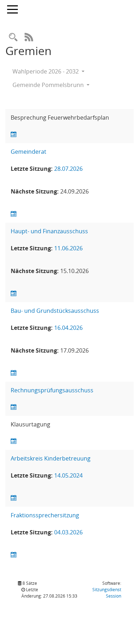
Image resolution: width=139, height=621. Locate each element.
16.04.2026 (68, 328)
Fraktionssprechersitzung (45, 515)
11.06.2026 (68, 248)
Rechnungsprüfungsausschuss (52, 390)
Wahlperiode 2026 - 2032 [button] (46, 71)
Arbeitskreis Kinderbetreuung (51, 458)
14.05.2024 (68, 475)
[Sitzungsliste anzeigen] (13, 134)
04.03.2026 (68, 532)
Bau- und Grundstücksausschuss (55, 311)
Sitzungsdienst (106, 593)
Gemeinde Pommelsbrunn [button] (48, 85)
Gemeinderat (28, 152)
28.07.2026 (68, 169)
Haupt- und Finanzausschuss (49, 231)
